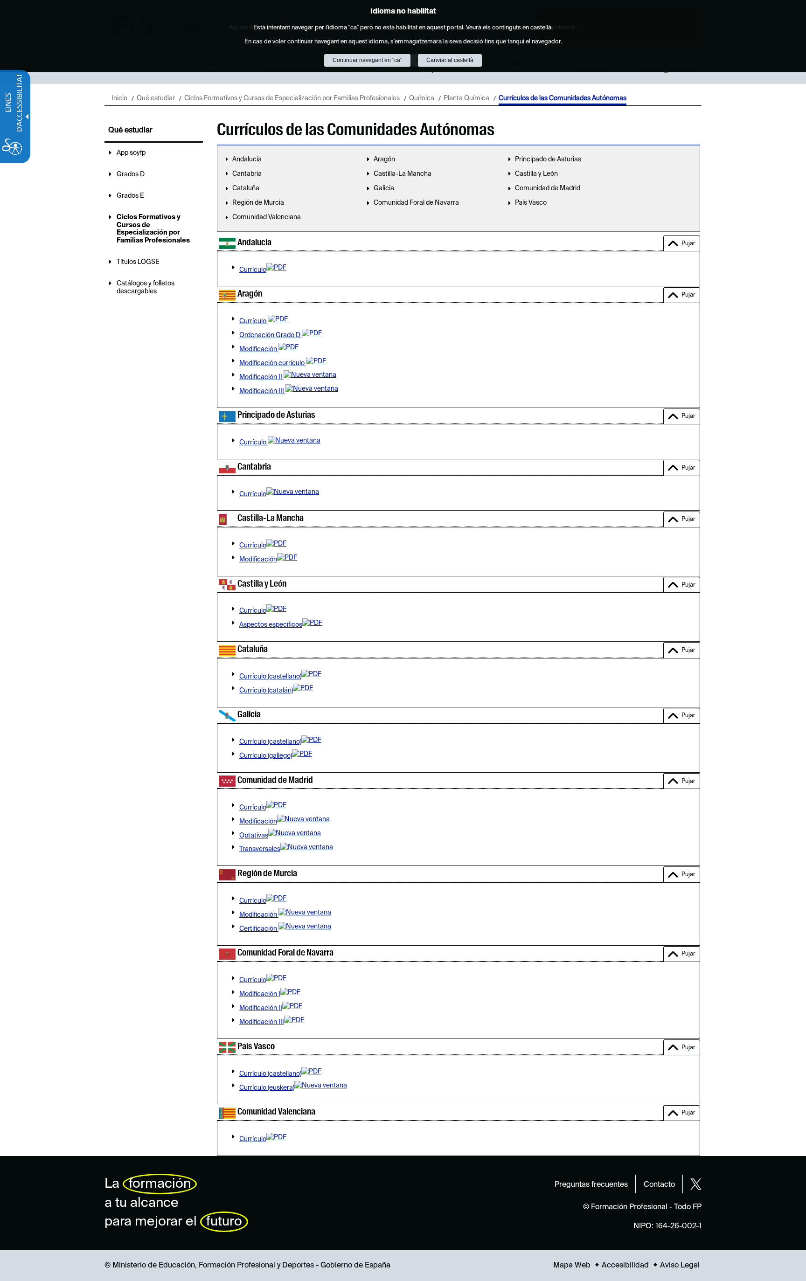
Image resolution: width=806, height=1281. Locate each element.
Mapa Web (572, 1265)
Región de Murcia (258, 203)
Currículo (252, 270)
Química (421, 98)
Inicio (119, 98)
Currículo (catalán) (266, 690)
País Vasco (531, 203)
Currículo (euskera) (266, 1088)
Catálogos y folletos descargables (145, 287)
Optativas (253, 835)
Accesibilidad (625, 1265)
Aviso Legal (680, 1265)
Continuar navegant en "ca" (367, 60)
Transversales (259, 849)
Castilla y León (536, 174)
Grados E (130, 196)
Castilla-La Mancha (402, 174)
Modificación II (261, 377)
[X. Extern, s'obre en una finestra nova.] (696, 1184)
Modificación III (262, 391)
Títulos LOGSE (138, 262)
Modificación (258, 349)
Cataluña (245, 188)
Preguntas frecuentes (591, 1185)
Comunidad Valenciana (266, 217)
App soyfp (131, 153)
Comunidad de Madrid (547, 188)
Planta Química (466, 98)
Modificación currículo (272, 363)
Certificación (258, 929)
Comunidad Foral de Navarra (416, 203)
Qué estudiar (156, 98)
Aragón (384, 159)
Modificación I (259, 994)
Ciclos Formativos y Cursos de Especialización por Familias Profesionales (292, 98)
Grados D (131, 174)
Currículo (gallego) (265, 756)
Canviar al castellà (449, 60)
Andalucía (247, 159)
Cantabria (247, 174)
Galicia (384, 188)
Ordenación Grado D (270, 335)
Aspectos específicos (270, 625)
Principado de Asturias (548, 159)
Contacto (659, 1185)
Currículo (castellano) (270, 676)
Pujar (688, 244)
